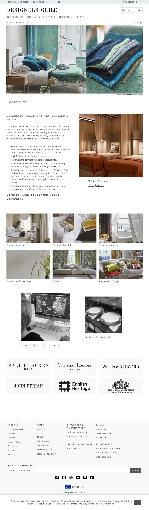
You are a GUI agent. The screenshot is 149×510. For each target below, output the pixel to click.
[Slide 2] (124, 94)
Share (136, 23)
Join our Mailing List (18, 1)
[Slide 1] (119, 94)
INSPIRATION (65, 17)
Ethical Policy (14, 441)
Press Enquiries (44, 449)
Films (10, 454)
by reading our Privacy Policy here (99, 503)
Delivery (100, 425)
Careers (11, 433)
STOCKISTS (49, 17)
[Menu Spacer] (50, 431)
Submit (135, 470)
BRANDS (80, 17)
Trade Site (42, 429)
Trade (57, 1)
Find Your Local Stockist (78, 432)
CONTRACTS (33, 17)
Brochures (13, 450)
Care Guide (101, 437)
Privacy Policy (73, 448)
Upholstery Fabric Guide (108, 448)
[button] (131, 10)
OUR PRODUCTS (14, 17)
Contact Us (13, 437)
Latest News (43, 441)
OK (137, 502)
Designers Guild (14, 23)
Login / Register (40, 1)
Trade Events (43, 445)
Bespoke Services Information (40, 345)
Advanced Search (113, 10)
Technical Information (99, 337)
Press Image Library (46, 453)
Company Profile (15, 429)
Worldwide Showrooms (78, 436)
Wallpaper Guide (104, 456)
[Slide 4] (135, 94)
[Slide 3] (129, 94)
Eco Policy (12, 446)
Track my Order (103, 433)
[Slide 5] (140, 94)
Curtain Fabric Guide (106, 452)
